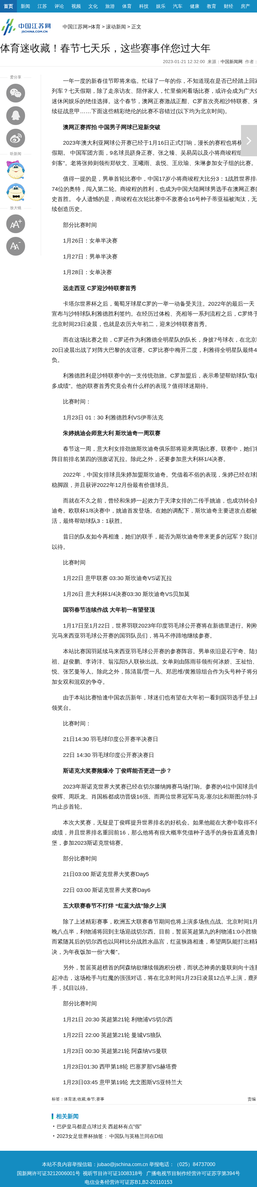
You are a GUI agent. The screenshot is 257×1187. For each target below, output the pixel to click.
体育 (127, 6)
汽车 (177, 6)
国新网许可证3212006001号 (48, 1173)
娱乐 (160, 6)
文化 (93, 6)
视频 (76, 6)
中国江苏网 (75, 26)
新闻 (25, 6)
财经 (228, 6)
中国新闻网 (232, 61)
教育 (211, 6)
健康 (194, 6)
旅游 (110, 6)
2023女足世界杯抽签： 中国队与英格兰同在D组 (110, 1136)
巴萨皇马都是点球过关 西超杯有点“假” (99, 1126)
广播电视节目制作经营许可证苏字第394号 (193, 1173)
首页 (8, 6)
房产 (245, 6)
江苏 (42, 6)
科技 (144, 6)
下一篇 (249, 140)
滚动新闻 (116, 26)
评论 (59, 6)
